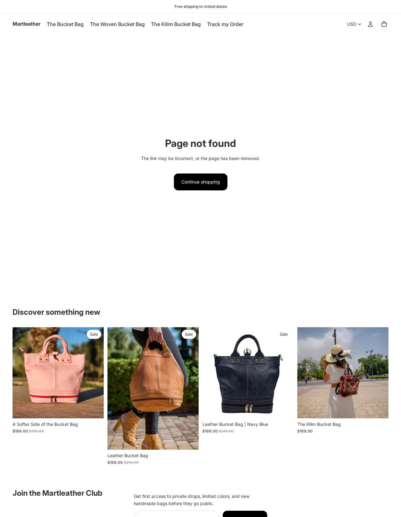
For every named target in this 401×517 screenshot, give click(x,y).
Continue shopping (200, 181)
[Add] (94, 408)
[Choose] (189, 440)
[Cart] (384, 24)
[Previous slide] (22, 373)
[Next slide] (94, 373)
